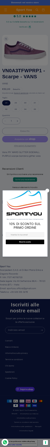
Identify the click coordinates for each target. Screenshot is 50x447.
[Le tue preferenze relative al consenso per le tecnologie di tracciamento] (45, 442)
